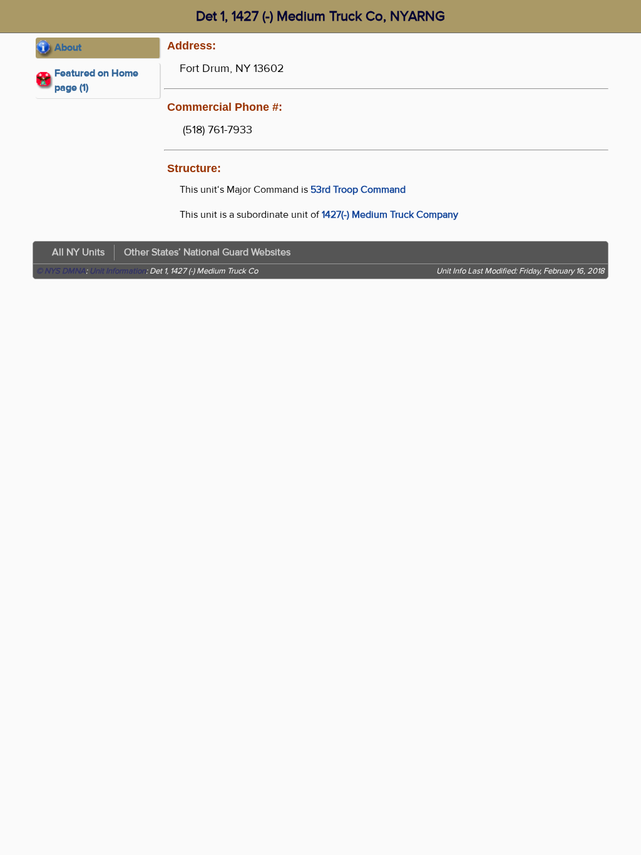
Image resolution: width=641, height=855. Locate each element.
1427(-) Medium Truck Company (390, 214)
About (67, 47)
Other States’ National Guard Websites (207, 252)
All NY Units (78, 252)
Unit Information (118, 271)
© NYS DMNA (61, 271)
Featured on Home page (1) (96, 80)
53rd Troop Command (358, 189)
